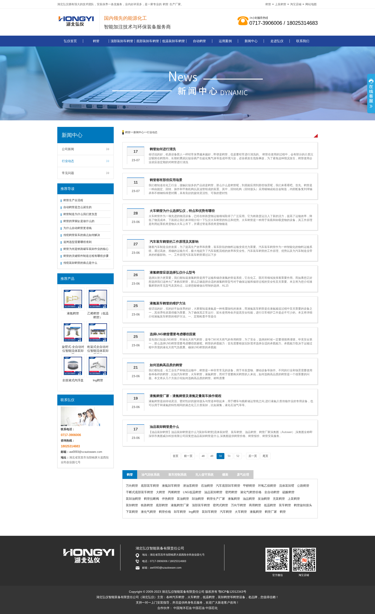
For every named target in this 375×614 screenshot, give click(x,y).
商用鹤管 (255, 505)
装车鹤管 (285, 505)
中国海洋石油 (182, 608)
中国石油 (198, 608)
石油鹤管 (207, 485)
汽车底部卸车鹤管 (228, 485)
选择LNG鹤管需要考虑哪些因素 (173, 334)
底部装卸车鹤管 (147, 41)
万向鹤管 (132, 485)
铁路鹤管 (147, 505)
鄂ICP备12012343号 (232, 591)
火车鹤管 (241, 511)
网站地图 (311, 4)
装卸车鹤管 (209, 511)
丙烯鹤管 (174, 492)
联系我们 (302, 41)
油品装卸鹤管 (213, 492)
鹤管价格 (165, 511)
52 (237, 456)
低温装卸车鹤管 (173, 41)
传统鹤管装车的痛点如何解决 (81, 235)
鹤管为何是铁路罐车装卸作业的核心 (86, 249)
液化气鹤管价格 (251, 492)
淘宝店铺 (295, 4)
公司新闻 (68, 149)
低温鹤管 (270, 505)
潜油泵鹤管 (190, 485)
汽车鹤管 (226, 511)
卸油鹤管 (198, 498)
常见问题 (68, 173)
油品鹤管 (249, 498)
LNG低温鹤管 (192, 492)
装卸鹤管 (132, 505)
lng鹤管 (98, 380)
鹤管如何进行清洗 (163, 149)
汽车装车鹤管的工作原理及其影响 (174, 241)
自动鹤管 (199, 41)
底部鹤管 (162, 505)
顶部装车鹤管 (201, 505)
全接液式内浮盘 (73, 380)
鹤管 (165, 4)
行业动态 (68, 161)
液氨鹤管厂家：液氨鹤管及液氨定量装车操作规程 (185, 396)
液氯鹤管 (234, 498)
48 (203, 456)
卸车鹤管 (180, 511)
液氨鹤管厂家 (180, 505)
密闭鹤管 (231, 492)
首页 (175, 456)
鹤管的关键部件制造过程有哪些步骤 (86, 255)
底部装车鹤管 (150, 485)
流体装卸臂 (286, 485)
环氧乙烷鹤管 (267, 485)
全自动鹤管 (272, 492)
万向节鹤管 (238, 505)
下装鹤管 (132, 511)
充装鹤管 (279, 498)
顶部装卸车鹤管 (121, 41)
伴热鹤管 (168, 498)
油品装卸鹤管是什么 (164, 426)
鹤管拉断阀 (151, 498)
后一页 (252, 456)
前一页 (188, 456)
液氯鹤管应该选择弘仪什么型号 (172, 272)
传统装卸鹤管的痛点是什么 (80, 262)
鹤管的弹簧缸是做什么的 (78, 221)
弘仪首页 (70, 41)
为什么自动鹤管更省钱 (77, 228)
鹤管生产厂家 (216, 498)
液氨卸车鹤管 (171, 485)
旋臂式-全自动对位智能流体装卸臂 (73, 350)
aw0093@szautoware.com (85, 451)
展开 (371, 94)
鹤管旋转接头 (303, 505)
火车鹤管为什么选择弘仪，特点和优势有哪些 (182, 210)
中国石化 (212, 608)
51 (229, 456)
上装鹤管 (280, 4)
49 (211, 456)
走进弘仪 (276, 41)
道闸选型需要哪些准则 (77, 242)
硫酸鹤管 (288, 492)
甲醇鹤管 (249, 485)
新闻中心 (251, 41)
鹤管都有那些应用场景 (166, 180)
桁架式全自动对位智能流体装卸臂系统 (98, 350)
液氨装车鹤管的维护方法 (168, 303)
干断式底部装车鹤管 (139, 492)
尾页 (265, 456)
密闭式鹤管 (220, 505)
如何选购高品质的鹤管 (166, 365)
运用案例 (225, 41)
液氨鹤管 (73, 313)
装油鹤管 (183, 498)
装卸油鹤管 (133, 498)
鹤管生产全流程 (73, 200)
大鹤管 (160, 492)
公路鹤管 (303, 485)
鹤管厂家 (271, 511)
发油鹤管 (264, 498)
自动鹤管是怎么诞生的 (77, 207)
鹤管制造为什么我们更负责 (80, 214)
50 (220, 456)
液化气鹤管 (148, 511)
